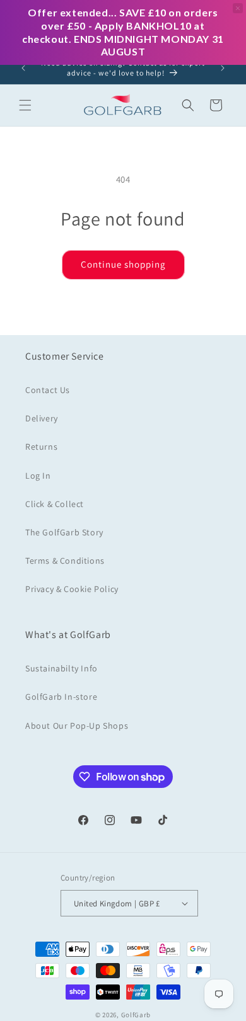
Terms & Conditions (65, 560)
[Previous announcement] (23, 68)
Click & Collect (54, 504)
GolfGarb (136, 1014)
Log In (38, 475)
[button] (25, 105)
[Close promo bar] (238, 8)
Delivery (41, 418)
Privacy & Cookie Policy (72, 589)
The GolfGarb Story (64, 532)
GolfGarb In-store (61, 696)
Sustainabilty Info (61, 668)
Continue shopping (123, 264)
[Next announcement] (223, 68)
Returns (41, 446)
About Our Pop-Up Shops (76, 725)
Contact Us (47, 390)
